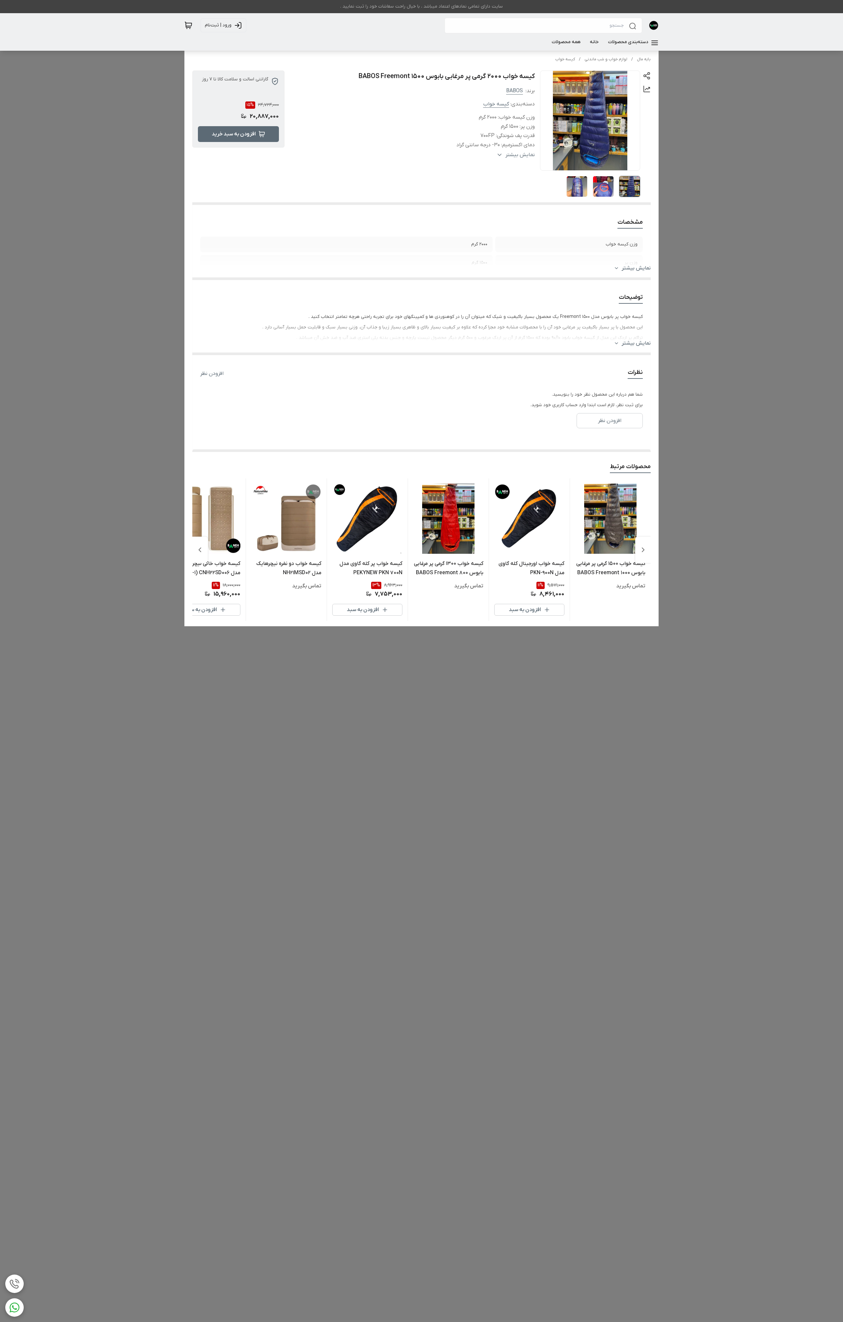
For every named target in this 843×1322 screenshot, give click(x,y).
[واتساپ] (14, 1307)
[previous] (643, 550)
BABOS (514, 91)
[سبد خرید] (188, 25)
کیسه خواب (565, 59)
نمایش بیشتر (636, 268)
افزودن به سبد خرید (234, 134)
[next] (200, 550)
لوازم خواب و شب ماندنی (606, 59)
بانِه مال (644, 59)
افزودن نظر (212, 373)
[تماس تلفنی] (14, 1284)
